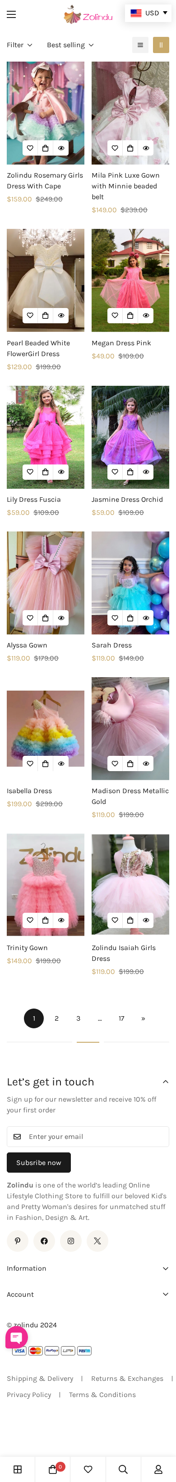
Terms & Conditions (102, 1394)
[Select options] (45, 148)
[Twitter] (97, 1241)
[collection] (17, 1469)
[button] (52, 1469)
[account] (158, 1469)
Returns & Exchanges (127, 1378)
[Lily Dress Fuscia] (45, 437)
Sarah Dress (112, 645)
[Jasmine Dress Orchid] (130, 437)
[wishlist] (88, 1469)
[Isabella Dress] (45, 728)
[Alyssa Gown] (45, 582)
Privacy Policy (29, 1394)
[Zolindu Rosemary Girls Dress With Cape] (45, 113)
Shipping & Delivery (40, 1378)
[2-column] (161, 45)
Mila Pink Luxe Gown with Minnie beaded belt (126, 186)
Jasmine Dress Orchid (127, 499)
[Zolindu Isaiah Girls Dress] (130, 885)
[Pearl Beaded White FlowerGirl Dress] (45, 280)
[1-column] (140, 45)
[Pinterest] (17, 1241)
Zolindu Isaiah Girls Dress (124, 953)
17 (122, 1018)
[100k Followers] (71, 1241)
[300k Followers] (44, 1241)
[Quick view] (61, 148)
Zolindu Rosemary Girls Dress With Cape (45, 180)
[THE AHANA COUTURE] (88, 14)
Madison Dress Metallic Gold (130, 796)
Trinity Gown (27, 947)
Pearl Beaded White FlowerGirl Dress (38, 348)
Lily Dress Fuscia (34, 499)
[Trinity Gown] (45, 885)
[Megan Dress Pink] (130, 280)
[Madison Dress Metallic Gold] (130, 728)
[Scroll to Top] (160, 1434)
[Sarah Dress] (130, 582)
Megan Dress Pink (121, 343)
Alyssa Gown (27, 645)
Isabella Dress (29, 790)
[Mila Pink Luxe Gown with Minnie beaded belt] (130, 113)
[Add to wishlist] (30, 148)
